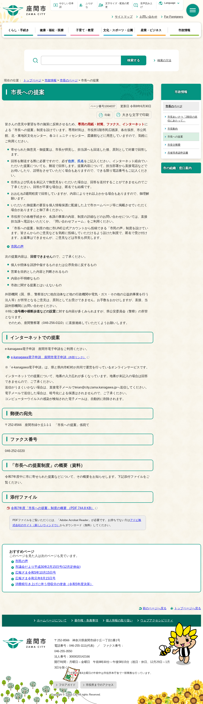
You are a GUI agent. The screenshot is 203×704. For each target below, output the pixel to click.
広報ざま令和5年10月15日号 (35, 572)
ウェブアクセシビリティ (156, 620)
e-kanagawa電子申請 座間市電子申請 (48, 357)
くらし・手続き (18, 30)
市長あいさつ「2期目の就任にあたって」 (182, 118)
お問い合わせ (148, 16)
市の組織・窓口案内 (177, 168)
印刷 (107, 115)
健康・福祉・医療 (52, 30)
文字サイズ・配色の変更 (117, 5)
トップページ (32, 80)
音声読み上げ (146, 5)
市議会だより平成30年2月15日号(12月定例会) (47, 566)
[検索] (192, 10)
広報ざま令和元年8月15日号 (35, 578)
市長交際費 (174, 144)
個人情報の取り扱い (119, 620)
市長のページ (69, 80)
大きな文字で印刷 (135, 115)
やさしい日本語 (66, 5)
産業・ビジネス (151, 30)
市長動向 (173, 128)
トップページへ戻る (187, 608)
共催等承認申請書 (178, 152)
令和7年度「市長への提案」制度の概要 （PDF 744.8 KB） (52, 508)
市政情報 (184, 30)
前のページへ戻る (155, 608)
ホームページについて (52, 620)
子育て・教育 (85, 30)
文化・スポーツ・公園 (118, 30)
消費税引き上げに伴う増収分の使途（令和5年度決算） (54, 584)
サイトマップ (124, 16)
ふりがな (89, 5)
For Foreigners (173, 16)
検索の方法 (164, 60)
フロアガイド (67, 684)
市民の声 (17, 246)
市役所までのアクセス (100, 684)
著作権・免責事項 (86, 620)
